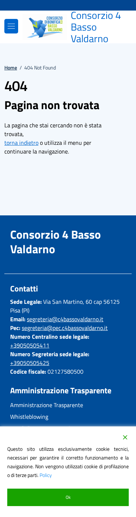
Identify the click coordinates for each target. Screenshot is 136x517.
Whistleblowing (29, 416)
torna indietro (21, 142)
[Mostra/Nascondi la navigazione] (11, 26)
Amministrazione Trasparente (46, 405)
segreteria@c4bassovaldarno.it (65, 319)
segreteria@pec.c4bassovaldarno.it (65, 327)
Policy (46, 475)
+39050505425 (29, 362)
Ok (68, 497)
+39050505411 (29, 345)
